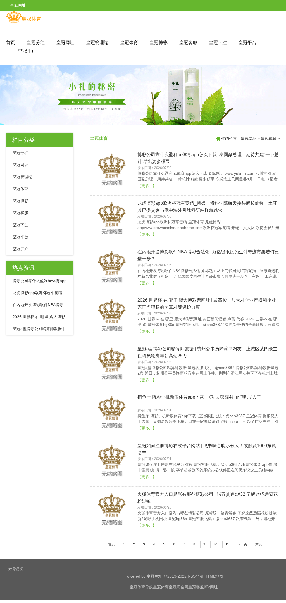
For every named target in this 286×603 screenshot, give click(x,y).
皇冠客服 (188, 42)
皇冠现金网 (178, 587)
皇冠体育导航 (141, 587)
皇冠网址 (65, 42)
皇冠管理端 (97, 42)
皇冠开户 (27, 51)
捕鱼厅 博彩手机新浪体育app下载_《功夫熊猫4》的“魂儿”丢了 (199, 397)
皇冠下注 (218, 42)
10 (215, 544)
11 (227, 544)
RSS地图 (195, 576)
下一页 (242, 544)
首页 (10, 42)
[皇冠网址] (23, 22)
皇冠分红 (36, 42)
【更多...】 (146, 185)
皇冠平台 (247, 42)
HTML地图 (213, 576)
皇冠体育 (129, 42)
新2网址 (211, 587)
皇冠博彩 (159, 42)
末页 (258, 544)
